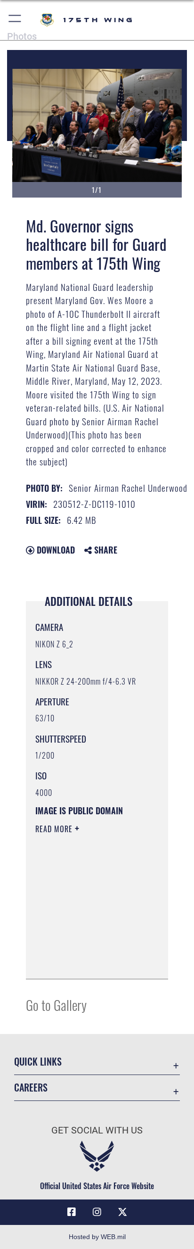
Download (54, 550)
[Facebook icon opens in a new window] (72, 1212)
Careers (31, 1087)
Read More (55, 829)
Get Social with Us (97, 1130)
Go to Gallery (56, 1004)
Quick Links (38, 1061)
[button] (15, 20)
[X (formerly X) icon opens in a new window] (122, 1212)
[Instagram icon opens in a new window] (97, 1212)
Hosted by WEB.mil (97, 1237)
